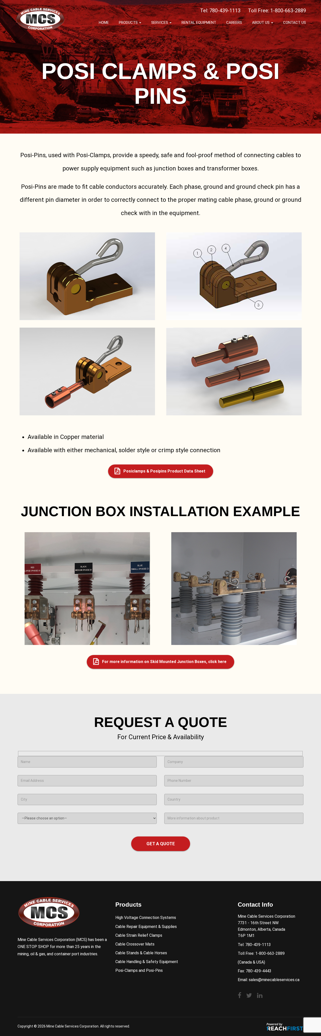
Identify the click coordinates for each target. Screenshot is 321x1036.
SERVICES (160, 22)
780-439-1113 (224, 11)
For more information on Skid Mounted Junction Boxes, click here (164, 661)
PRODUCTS (129, 22)
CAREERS (234, 22)
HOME (104, 22)
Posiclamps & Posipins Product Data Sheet (164, 471)
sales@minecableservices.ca (274, 979)
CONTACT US (294, 22)
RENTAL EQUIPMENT (199, 22)
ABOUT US (261, 22)
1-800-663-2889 (288, 11)
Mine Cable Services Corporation (72, 1026)
